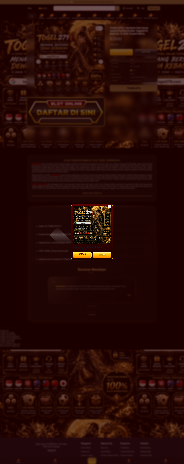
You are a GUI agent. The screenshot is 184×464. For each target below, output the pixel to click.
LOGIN (102, 255)
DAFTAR (82, 254)
